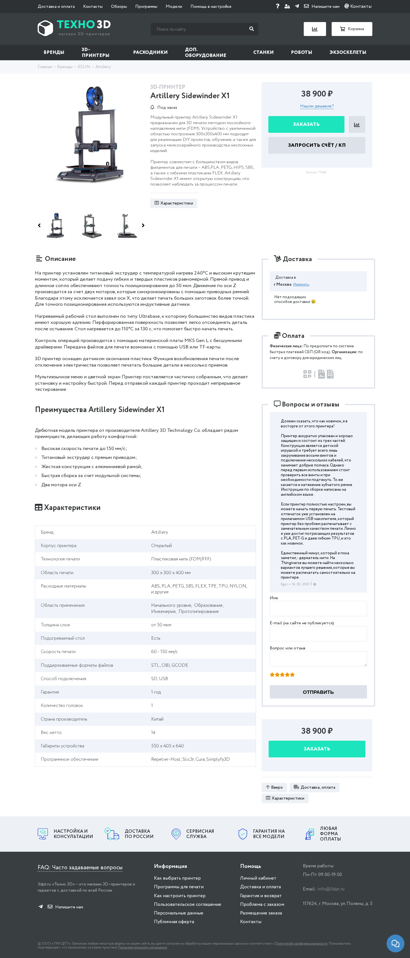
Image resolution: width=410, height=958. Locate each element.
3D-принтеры (96, 52)
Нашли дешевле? (317, 106)
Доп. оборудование (205, 52)
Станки (263, 52)
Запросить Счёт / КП (317, 145)
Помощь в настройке (210, 6)
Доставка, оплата (318, 787)
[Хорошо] (287, 675)
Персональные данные (178, 913)
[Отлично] (292, 675)
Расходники (150, 52)
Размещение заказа (261, 913)
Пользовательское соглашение (187, 904)
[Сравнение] (315, 29)
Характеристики (176, 203)
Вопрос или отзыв (287, 648)
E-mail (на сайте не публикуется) (302, 623)
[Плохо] (277, 675)
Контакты (93, 6)
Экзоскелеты (348, 52)
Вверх (277, 787)
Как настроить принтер (180, 895)
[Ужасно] (272, 675)
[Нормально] (282, 675)
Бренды (54, 52)
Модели (174, 6)
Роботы (301, 52)
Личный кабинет (258, 878)
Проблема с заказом (262, 904)
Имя (274, 598)
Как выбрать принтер (177, 878)
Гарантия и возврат (261, 895)
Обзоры (119, 6)
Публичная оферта (174, 921)
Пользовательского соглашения (142, 947)
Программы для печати (179, 887)
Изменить (301, 284)
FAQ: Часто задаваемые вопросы (80, 867)
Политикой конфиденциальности (301, 943)
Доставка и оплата (56, 6)
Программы (146, 6)
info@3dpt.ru (330, 889)
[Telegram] (297, 6)
